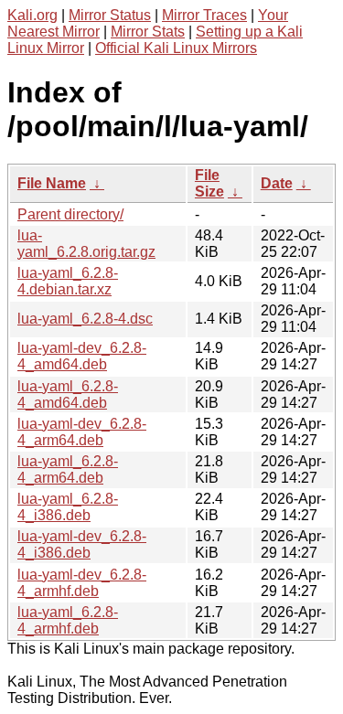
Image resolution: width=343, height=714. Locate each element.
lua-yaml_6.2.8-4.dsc (85, 318)
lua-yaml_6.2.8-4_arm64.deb (67, 469)
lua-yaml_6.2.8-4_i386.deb (67, 507)
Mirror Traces (204, 15)
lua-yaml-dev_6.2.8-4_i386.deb (81, 544)
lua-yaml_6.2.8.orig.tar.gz (86, 244)
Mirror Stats (148, 31)
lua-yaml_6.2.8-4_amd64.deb (67, 394)
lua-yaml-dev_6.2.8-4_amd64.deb (81, 356)
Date (277, 183)
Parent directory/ (70, 214)
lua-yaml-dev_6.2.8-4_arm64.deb (81, 432)
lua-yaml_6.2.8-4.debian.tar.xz (67, 281)
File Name (51, 183)
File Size (209, 183)
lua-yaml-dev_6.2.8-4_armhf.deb (81, 583)
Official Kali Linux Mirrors (176, 48)
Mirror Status (110, 15)
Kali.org (32, 15)
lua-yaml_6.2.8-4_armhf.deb (67, 620)
